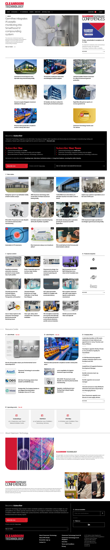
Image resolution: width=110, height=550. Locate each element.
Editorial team (46, 11)
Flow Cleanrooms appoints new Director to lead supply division (91, 396)
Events (31, 11)
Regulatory (26, 228)
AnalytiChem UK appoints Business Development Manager (92, 367)
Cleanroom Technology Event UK (71, 535)
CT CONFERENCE (24, 11)
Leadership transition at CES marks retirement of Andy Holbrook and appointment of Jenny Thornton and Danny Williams (92, 341)
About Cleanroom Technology (48, 535)
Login (100, 11)
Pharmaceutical (25, 203)
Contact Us (42, 542)
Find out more (9, 46)
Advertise (64, 541)
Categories (14, 11)
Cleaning (102, 203)
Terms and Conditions (68, 544)
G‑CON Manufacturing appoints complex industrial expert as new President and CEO (91, 359)
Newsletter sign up (44, 540)
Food (78, 228)
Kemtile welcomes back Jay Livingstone (90, 374)
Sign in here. (42, 165)
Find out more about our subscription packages (68, 165)
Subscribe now (11, 166)
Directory (37, 11)
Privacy (64, 546)
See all (17, 334)
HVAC (52, 228)
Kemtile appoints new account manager (91, 381)
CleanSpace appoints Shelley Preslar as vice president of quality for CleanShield (93, 351)
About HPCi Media (44, 537)
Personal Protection (75, 203)
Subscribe (91, 11)
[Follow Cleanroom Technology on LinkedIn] (89, 525)
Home (8, 11)
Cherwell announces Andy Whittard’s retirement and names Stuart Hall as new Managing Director (93, 389)
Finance (51, 203)
